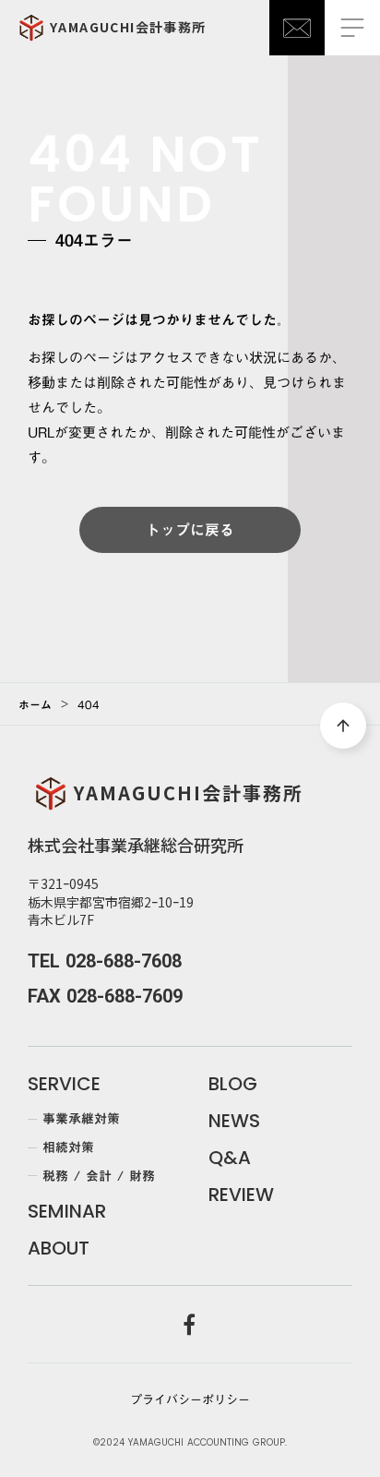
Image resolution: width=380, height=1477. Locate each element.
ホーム (35, 704)
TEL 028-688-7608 (105, 961)
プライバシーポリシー (190, 1399)
